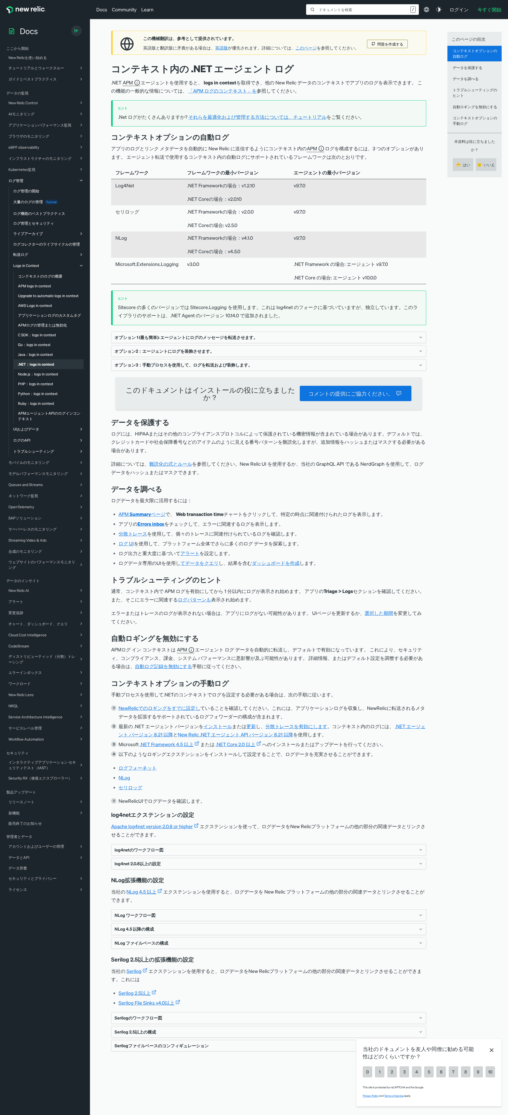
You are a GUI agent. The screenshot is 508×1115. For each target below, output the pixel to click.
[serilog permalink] (197, 959)
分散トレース (133, 534)
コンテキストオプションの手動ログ (475, 120)
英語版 (221, 48)
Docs (101, 9)
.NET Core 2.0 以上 (235, 744)
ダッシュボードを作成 (276, 563)
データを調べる (466, 78)
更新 (251, 726)
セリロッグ (130, 787)
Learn (147, 9)
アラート (189, 553)
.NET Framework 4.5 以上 (166, 744)
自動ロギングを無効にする (475, 106)
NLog (124, 777)
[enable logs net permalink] (233, 683)
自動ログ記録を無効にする (163, 666)
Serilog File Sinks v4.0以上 (146, 1003)
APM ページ (142, 514)
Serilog (134, 971)
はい (463, 164)
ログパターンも (194, 599)
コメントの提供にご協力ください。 (351, 393)
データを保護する (467, 67)
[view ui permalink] (166, 489)
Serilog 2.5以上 (135, 993)
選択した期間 (379, 613)
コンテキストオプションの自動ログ (475, 53)
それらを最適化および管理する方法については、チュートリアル (257, 117)
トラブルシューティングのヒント (475, 92)
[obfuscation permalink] (173, 422)
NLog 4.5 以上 (141, 892)
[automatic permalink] (233, 137)
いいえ (486, 164)
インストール (217, 726)
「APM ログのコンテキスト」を (222, 91)
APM (128, 82)
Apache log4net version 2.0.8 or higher (152, 826)
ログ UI (126, 543)
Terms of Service (393, 1095)
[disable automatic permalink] (203, 638)
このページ (306, 48)
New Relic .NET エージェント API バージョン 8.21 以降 (235, 734)
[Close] (491, 1050)
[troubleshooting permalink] (226, 579)
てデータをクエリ (199, 563)
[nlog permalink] (167, 880)
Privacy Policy (371, 1095)
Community (124, 9)
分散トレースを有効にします (296, 726)
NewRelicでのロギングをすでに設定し (159, 708)
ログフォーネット (138, 768)
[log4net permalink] (198, 815)
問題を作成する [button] (390, 44)
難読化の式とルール (170, 464)
